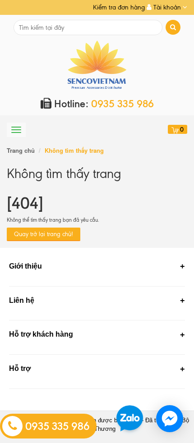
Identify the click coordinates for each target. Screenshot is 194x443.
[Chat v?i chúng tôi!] (169, 418)
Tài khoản (167, 7)
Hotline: (102, 104)
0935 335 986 (56, 426)
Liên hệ (21, 300)
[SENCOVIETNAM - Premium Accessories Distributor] (97, 64)
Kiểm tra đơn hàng (119, 7)
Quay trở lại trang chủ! (43, 234)
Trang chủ (21, 150)
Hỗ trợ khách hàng (41, 334)
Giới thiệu (25, 266)
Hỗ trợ (20, 368)
